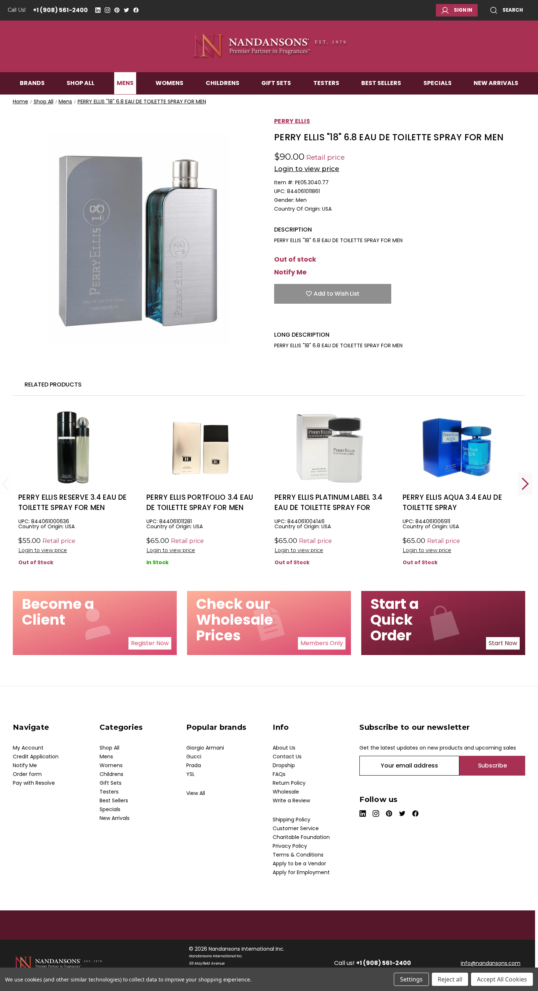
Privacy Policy (290, 846)
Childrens (222, 83)
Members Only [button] (321, 643)
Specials (437, 83)
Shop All (80, 83)
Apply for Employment (301, 872)
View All (195, 793)
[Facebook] (136, 10)
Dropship (284, 765)
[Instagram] (107, 10)
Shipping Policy (291, 819)
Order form (27, 774)
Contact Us (287, 756)
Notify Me (290, 272)
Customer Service (296, 828)
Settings (411, 979)
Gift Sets (276, 83)
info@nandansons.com (490, 963)
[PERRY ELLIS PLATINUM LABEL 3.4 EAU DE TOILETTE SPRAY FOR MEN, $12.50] (329, 447)
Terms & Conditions (298, 854)
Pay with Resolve (34, 783)
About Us (284, 747)
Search (512, 10)
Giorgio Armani (205, 747)
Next (525, 484)
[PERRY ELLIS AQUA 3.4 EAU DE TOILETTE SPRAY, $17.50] (457, 447)
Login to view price (306, 169)
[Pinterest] (117, 10)
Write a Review (291, 800)
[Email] (290, 320)
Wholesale (286, 791)
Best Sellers (381, 83)
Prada (193, 765)
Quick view (73, 459)
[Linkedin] (98, 10)
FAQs (279, 774)
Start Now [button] (503, 643)
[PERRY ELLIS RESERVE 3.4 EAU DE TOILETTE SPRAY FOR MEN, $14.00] (73, 447)
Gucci (193, 756)
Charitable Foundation (301, 837)
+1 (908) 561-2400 (60, 10)
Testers (326, 83)
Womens (169, 83)
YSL (190, 774)
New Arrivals (496, 83)
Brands (32, 83)
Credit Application (36, 756)
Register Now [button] (150, 643)
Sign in (463, 10)
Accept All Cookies (502, 979)
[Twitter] (126, 10)
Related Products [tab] (53, 384)
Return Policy (289, 783)
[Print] (303, 320)
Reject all (450, 979)
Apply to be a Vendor (299, 863)
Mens (125, 83)
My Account (28, 747)
